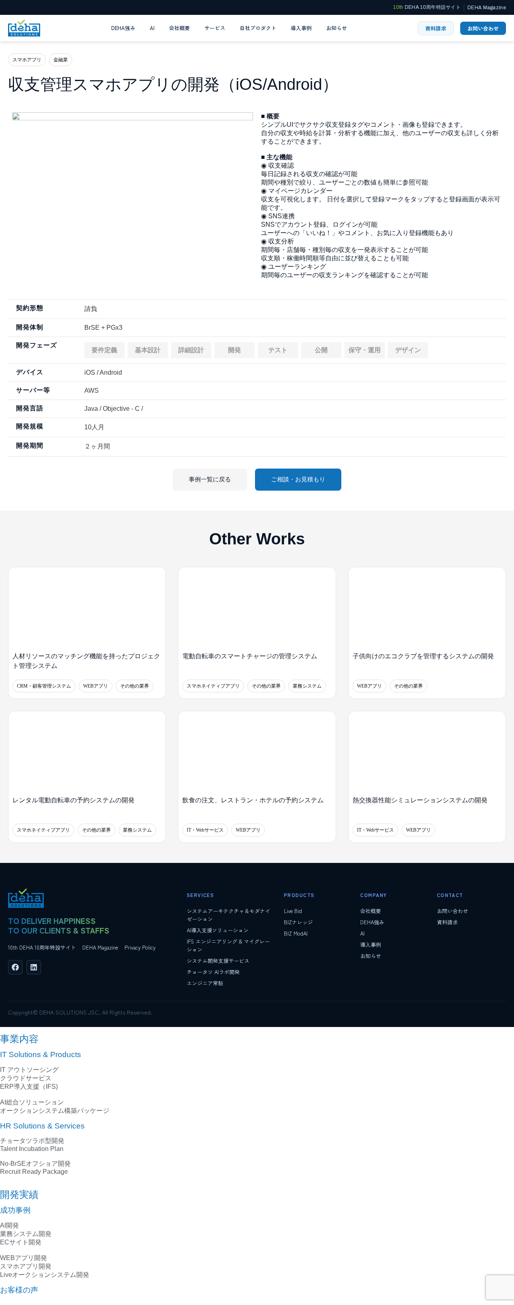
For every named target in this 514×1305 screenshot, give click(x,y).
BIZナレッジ (298, 922)
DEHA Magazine (100, 947)
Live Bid (293, 911)
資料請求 (447, 922)
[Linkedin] (34, 967)
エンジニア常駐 (205, 983)
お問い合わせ (452, 911)
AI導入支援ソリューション (218, 930)
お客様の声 (19, 1290)
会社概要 (179, 28)
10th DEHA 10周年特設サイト (42, 947)
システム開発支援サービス (218, 960)
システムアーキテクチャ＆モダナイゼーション (228, 915)
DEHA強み (123, 28)
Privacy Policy (139, 947)
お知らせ (336, 28)
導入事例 (301, 28)
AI (152, 28)
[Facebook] (15, 967)
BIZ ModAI (296, 933)
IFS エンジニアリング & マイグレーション (228, 945)
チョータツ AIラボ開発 (213, 972)
